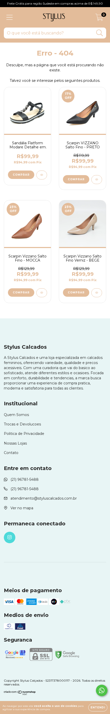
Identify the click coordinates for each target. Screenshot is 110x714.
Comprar (21, 174)
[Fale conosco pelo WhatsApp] (101, 690)
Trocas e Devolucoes (22, 424)
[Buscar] (100, 33)
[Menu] (9, 17)
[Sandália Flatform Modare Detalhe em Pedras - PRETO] (41, 175)
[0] (99, 18)
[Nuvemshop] (20, 694)
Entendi (98, 707)
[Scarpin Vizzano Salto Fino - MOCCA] (41, 292)
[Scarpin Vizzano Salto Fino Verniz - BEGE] (96, 292)
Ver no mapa (21, 508)
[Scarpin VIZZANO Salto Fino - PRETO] (96, 179)
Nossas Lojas (15, 443)
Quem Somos (16, 414)
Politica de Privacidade (24, 433)
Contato (11, 452)
